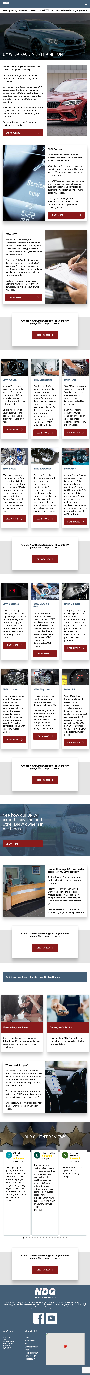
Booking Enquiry (31, 1353)
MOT (26, 1344)
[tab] (23, 1237)
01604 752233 (46, 10)
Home (27, 1338)
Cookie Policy (30, 1359)
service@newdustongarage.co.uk (71, 10)
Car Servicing (30, 1341)
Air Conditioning (31, 1347)
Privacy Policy (30, 1356)
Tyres (27, 1350)
